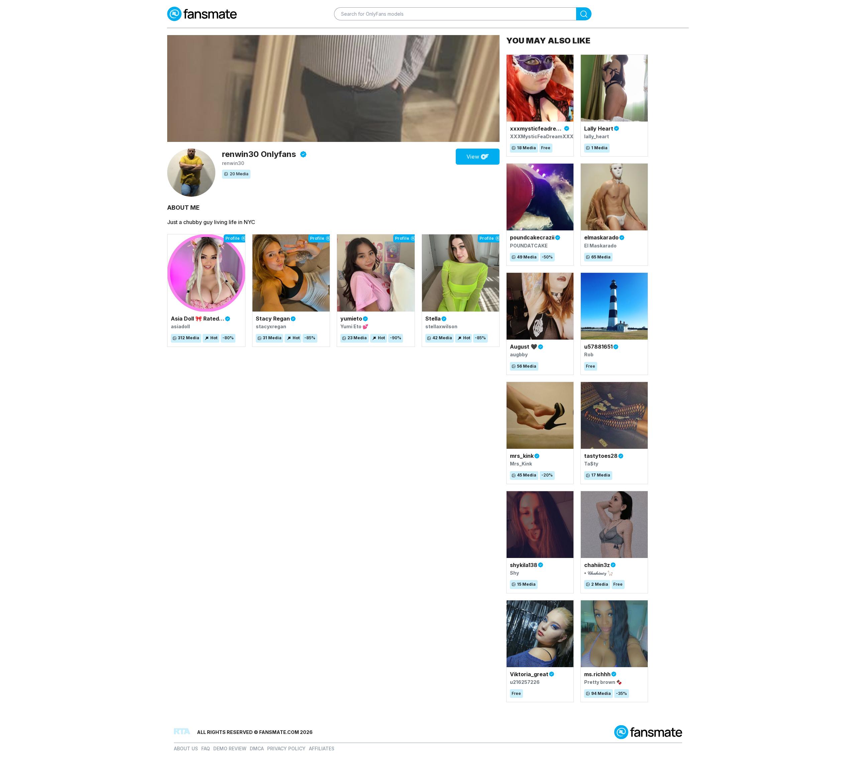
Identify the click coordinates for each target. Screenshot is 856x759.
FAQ (205, 748)
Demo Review (229, 748)
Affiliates (321, 748)
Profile (232, 238)
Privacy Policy (286, 748)
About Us (186, 748)
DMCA (257, 748)
